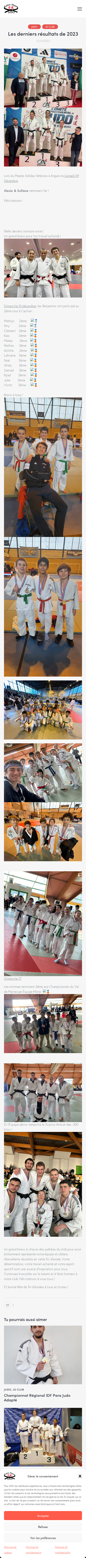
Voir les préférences (43, 1538)
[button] (80, 1476)
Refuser (43, 1527)
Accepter (43, 1516)
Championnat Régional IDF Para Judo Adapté (37, 1397)
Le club (50, 26)
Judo (34, 26)
